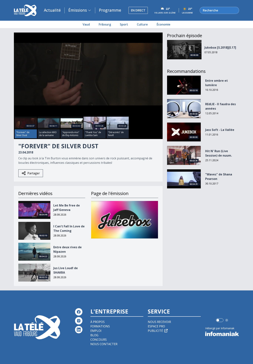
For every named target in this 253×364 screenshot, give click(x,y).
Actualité (52, 10)
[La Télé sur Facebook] (78, 312)
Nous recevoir (159, 322)
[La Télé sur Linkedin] (78, 329)
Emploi (95, 331)
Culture (142, 24)
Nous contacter (103, 344)
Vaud (86, 24)
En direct (138, 10)
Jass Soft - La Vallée (219, 130)
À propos (97, 322)
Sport (124, 24)
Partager (33, 173)
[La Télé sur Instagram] (78, 321)
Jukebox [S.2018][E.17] (220, 47)
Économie (163, 24)
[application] (88, 74)
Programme (110, 10)
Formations (100, 326)
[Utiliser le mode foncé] (227, 320)
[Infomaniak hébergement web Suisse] (222, 334)
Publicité (155, 331)
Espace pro (156, 326)
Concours (98, 340)
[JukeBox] (124, 219)
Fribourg (105, 24)
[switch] (219, 320)
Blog (94, 335)
